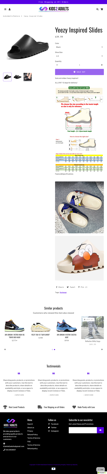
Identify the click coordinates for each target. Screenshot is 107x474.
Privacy (30, 431)
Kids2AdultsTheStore (11, 16)
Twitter (54, 427)
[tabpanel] (14, 329)
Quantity (58, 61)
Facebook (55, 424)
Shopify (63, 464)
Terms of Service (33, 438)
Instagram (55, 431)
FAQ (29, 441)
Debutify (74, 464)
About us (30, 427)
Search (30, 424)
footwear (63, 292)
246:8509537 (10, 450)
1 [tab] (52, 349)
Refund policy (32, 448)
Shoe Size (58, 52)
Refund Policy (32, 434)
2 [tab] (54, 349)
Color (57, 43)
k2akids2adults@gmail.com (13, 446)
